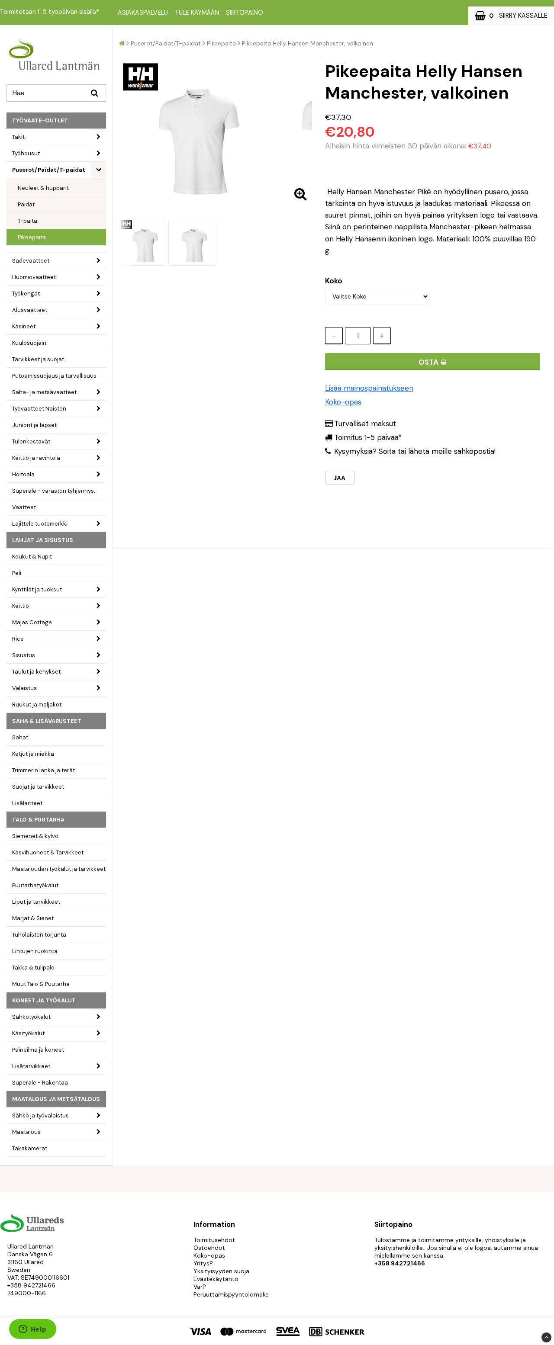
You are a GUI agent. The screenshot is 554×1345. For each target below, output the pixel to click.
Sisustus (23, 655)
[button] (511, 15)
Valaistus (24, 688)
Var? (199, 1286)
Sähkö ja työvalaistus (40, 1115)
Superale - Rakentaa (40, 1082)
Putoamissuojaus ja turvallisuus (54, 375)
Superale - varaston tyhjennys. (53, 490)
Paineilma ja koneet (38, 1049)
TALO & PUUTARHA (38, 819)
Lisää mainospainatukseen (369, 388)
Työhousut (26, 153)
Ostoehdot (209, 1248)
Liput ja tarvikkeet (36, 901)
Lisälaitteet (27, 803)
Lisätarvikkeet (31, 1066)
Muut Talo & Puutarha (41, 984)
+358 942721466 (31, 1285)
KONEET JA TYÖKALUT (44, 1000)
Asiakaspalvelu (143, 12)
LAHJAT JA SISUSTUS (42, 540)
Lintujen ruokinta (35, 951)
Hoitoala (23, 474)
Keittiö (20, 606)
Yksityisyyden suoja (221, 1271)
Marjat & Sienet (33, 918)
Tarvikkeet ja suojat (38, 359)
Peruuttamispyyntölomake (231, 1294)
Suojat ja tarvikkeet (38, 786)
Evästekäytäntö (215, 1279)
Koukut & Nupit (32, 556)
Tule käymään (197, 12)
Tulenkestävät (31, 441)
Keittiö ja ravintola (36, 458)
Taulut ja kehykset (36, 671)
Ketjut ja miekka (33, 754)
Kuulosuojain (29, 343)
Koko (333, 281)
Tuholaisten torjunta (39, 934)
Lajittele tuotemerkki (40, 523)
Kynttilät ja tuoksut (37, 589)
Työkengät (26, 293)
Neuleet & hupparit (43, 188)
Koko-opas (343, 402)
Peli (16, 573)
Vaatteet (24, 507)
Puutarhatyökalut (35, 885)
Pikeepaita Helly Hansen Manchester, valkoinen (307, 43)
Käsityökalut (28, 1033)
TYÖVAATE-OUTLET (40, 120)
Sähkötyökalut (31, 1017)
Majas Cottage (32, 622)
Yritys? (203, 1263)
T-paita (27, 221)
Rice (18, 638)
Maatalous (26, 1132)
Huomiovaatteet (34, 277)
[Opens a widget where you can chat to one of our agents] (32, 1330)
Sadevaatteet (30, 260)
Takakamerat (29, 1148)
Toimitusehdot (214, 1240)
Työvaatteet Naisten (39, 408)
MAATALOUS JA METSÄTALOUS (56, 1099)
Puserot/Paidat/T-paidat (48, 169)
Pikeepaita (32, 237)
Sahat (20, 737)
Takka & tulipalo (33, 967)
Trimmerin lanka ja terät (43, 770)
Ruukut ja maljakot (36, 704)
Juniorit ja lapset (34, 425)
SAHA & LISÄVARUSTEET (46, 721)
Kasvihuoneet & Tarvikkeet (48, 852)
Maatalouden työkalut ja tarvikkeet (59, 869)
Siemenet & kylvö (35, 836)
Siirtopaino (244, 12)
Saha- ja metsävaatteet (44, 392)
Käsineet (23, 326)
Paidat (26, 204)
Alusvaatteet (29, 310)
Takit (18, 137)
